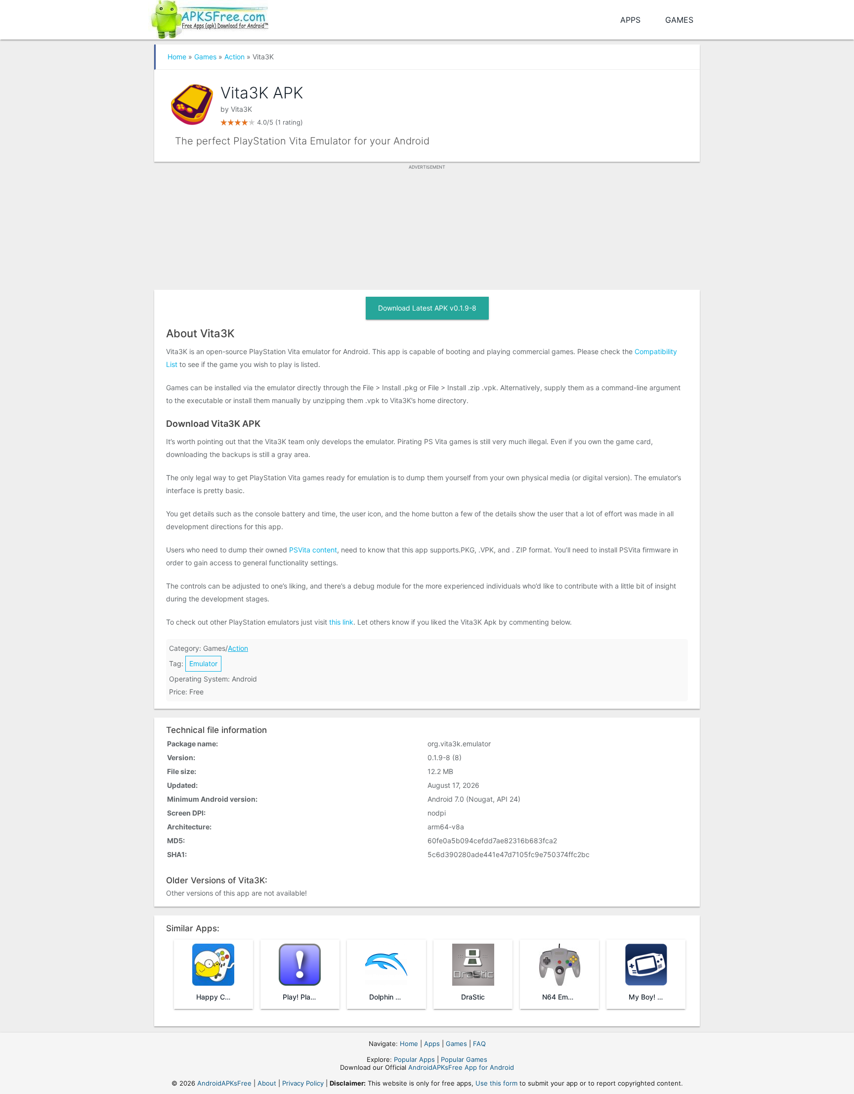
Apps (630, 20)
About (266, 1083)
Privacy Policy (303, 1083)
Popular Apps (414, 1059)
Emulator (203, 663)
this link (341, 622)
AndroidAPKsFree (224, 1083)
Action (234, 56)
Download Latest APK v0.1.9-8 (427, 308)
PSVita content (313, 550)
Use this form (496, 1083)
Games (679, 20)
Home (177, 56)
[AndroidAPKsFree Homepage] (208, 17)
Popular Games (464, 1059)
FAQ (479, 1044)
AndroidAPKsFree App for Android (461, 1067)
